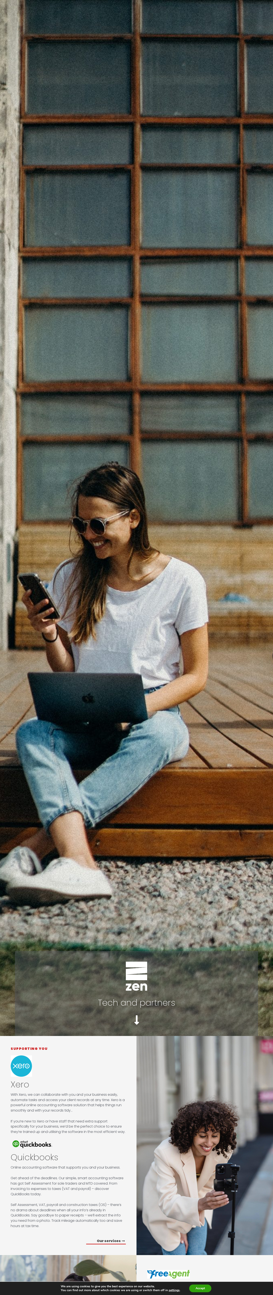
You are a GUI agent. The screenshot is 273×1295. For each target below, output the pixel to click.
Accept (200, 1288)
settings (174, 1290)
